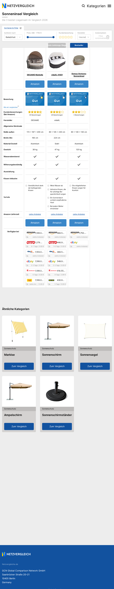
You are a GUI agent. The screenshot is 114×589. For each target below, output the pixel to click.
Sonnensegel (89, 354)
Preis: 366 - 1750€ (34, 33)
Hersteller (81, 33)
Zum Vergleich (19, 366)
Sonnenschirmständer (57, 415)
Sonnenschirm (51, 354)
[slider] (28, 37)
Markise (9, 354)
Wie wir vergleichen (11, 107)
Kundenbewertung (66, 33)
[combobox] (79, 37)
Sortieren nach (10, 33)
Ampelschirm (13, 415)
